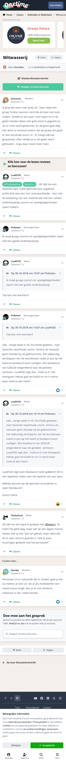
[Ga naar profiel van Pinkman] (6, 229)
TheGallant (17, 515)
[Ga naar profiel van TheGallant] (6, 517)
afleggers (50, 524)
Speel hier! (39, 40)
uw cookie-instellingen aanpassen (40, 729)
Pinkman (16, 227)
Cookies (47, 707)
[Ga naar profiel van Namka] (6, 572)
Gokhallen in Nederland (47, 67)
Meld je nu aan (16, 623)
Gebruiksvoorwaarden (20, 722)
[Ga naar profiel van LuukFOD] (6, 177)
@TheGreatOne (12, 184)
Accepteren (49, 745)
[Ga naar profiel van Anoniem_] (5, 67)
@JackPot (29, 184)
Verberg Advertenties (11, 19)
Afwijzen (16, 745)
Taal (17, 707)
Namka (15, 570)
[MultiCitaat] (4, 152)
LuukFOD (16, 175)
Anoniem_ (19, 67)
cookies (7, 725)
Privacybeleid (32, 707)
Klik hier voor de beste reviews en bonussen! (29, 164)
